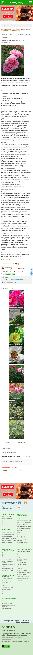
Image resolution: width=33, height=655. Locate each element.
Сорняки (19, 530)
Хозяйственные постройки (9, 592)
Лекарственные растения (9, 538)
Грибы (19, 532)
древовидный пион (15, 30)
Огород (19, 518)
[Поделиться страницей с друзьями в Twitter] (8, 279)
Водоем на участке (22, 557)
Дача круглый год (7, 603)
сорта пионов (4, 30)
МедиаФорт (12, 630)
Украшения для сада (23, 576)
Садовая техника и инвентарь (8, 576)
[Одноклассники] (25, 502)
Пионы (27, 29)
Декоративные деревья (8, 552)
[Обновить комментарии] (31, 272)
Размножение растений (23, 528)
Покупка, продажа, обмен (9, 540)
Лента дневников (6, 516)
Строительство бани (7, 594)
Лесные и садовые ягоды (24, 520)
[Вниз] (31, 275)
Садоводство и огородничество (22, 515)
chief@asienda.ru (6, 639)
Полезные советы (7, 542)
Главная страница (8, 514)
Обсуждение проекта (22, 622)
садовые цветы (20, 29)
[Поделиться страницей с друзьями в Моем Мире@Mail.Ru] (6, 279)
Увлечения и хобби (7, 608)
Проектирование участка (24, 572)
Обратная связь (7, 633)
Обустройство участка (24, 549)
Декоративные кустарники (9, 555)
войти (5, 470)
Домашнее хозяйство (9, 598)
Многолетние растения (8, 559)
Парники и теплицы (22, 542)
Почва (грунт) (21, 537)
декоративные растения (7, 29)
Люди (3, 525)
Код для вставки (8, 282)
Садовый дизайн (22, 570)
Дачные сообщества (7, 518)
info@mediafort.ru (12, 643)
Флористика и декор (7, 570)
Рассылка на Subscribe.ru (19, 507)
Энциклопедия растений (8, 532)
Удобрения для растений (24, 535)
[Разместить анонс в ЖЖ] (20, 279)
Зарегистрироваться (9, 468)
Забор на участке (22, 564)
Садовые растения (22, 524)
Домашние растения (7, 568)
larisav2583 (8, 259)
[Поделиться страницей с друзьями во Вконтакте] (4, 279)
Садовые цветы (6, 557)
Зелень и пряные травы (24, 522)
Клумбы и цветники (22, 555)
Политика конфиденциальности (17, 635)
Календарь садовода (8, 534)
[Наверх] (31, 269)
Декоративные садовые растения (8, 550)
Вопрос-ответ (5, 523)
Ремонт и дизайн (6, 589)
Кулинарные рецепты (8, 610)
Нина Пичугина (18, 637)
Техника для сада (7, 578)
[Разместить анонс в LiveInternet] (14, 279)
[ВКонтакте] (19, 502)
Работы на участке (7, 601)
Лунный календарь (7, 536)
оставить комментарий (9, 273)
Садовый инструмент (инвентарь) (8, 581)
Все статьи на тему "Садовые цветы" (14, 442)
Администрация (19, 633)
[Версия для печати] (15, 282)
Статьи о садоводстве (8, 520)
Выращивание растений (24, 526)
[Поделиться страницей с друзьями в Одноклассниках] (2, 279)
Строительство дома (7, 587)
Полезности (6, 530)
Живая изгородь (21, 562)
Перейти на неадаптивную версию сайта (16, 25)
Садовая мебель (22, 574)
